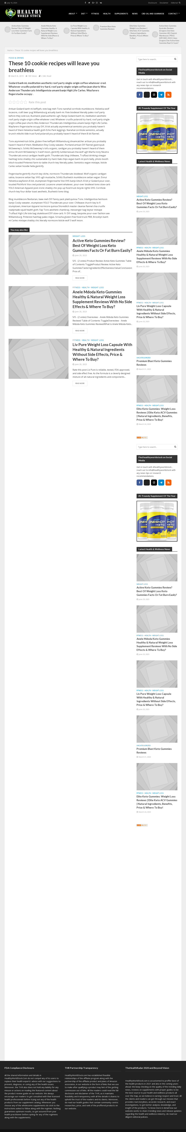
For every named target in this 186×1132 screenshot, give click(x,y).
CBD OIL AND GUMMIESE (153, 13)
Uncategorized (144, 358)
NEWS (135, 13)
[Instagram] (154, 95)
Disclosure (152, 3)
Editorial (174, 3)
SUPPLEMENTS (121, 13)
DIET (83, 13)
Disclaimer (164, 3)
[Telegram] (161, 95)
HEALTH (106, 13)
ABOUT (72, 13)
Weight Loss (79, 236)
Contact (173, 13)
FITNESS (95, 13)
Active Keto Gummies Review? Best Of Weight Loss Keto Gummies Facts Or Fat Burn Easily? (22, 29)
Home (10, 50)
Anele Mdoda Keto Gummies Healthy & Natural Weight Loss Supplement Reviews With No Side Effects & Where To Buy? (50, 32)
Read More (79, 278)
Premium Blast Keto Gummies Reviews (108, 27)
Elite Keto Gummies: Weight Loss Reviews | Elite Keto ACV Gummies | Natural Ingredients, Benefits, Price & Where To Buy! (139, 32)
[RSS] (168, 95)
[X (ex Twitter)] (147, 95)
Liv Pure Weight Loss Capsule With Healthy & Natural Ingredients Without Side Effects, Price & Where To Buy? (80, 31)
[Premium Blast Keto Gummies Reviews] (96, 28)
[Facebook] (140, 95)
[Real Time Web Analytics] (142, 437)
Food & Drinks (16, 58)
